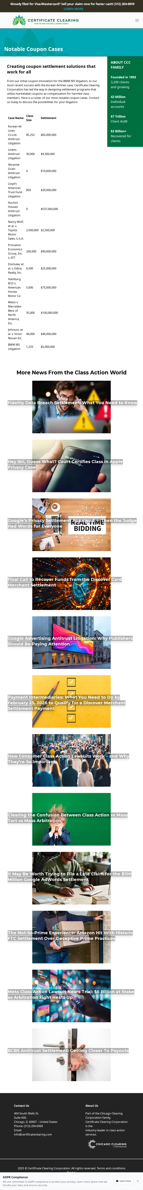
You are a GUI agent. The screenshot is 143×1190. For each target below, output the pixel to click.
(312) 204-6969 (33, 1126)
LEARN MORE (73, 9)
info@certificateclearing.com (33, 1134)
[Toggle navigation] (137, 20)
